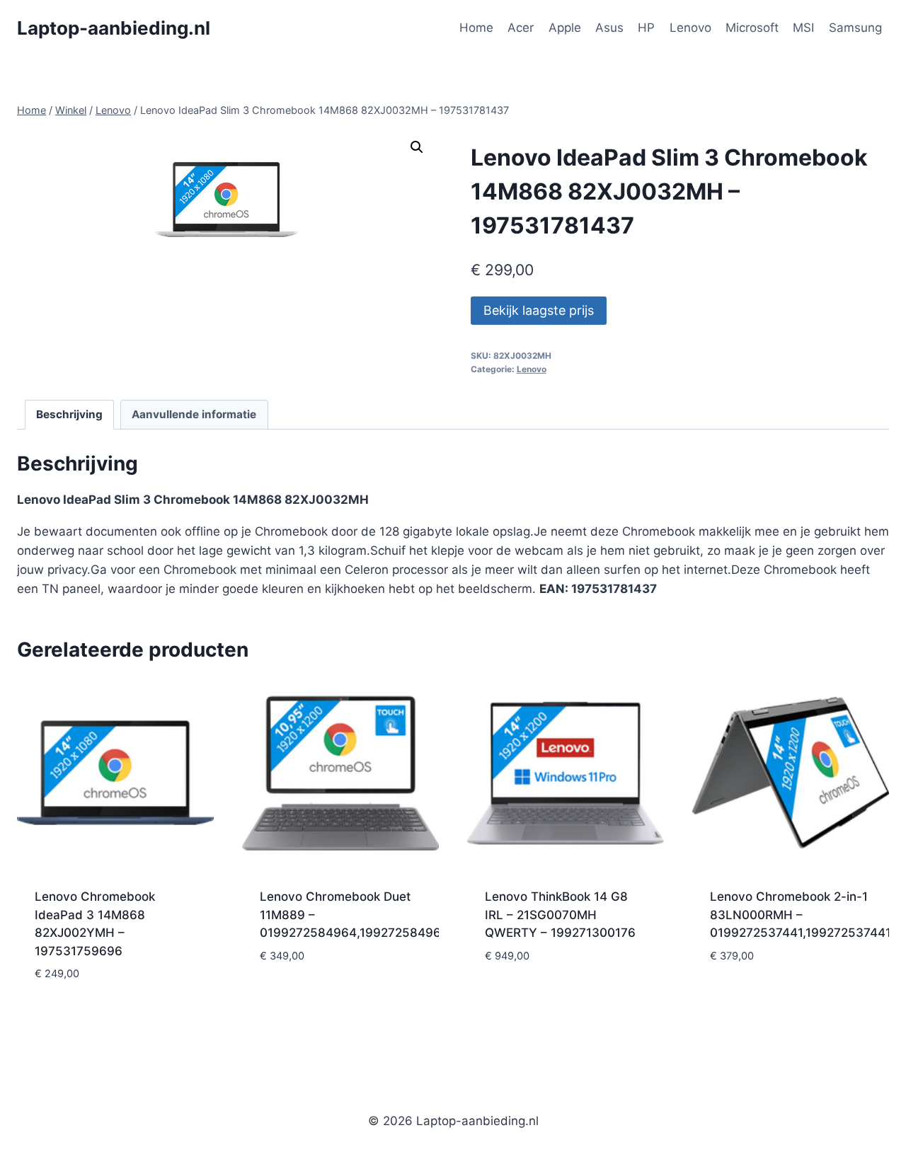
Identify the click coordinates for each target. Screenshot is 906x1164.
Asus (609, 28)
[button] (417, 147)
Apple (565, 28)
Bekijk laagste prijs (538, 310)
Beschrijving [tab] (69, 414)
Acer (521, 28)
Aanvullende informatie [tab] (194, 414)
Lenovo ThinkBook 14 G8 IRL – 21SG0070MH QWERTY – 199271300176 (560, 914)
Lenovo (690, 28)
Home (476, 28)
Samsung (855, 28)
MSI (803, 28)
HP (646, 28)
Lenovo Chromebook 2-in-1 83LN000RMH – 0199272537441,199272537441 (800, 914)
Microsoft (752, 28)
